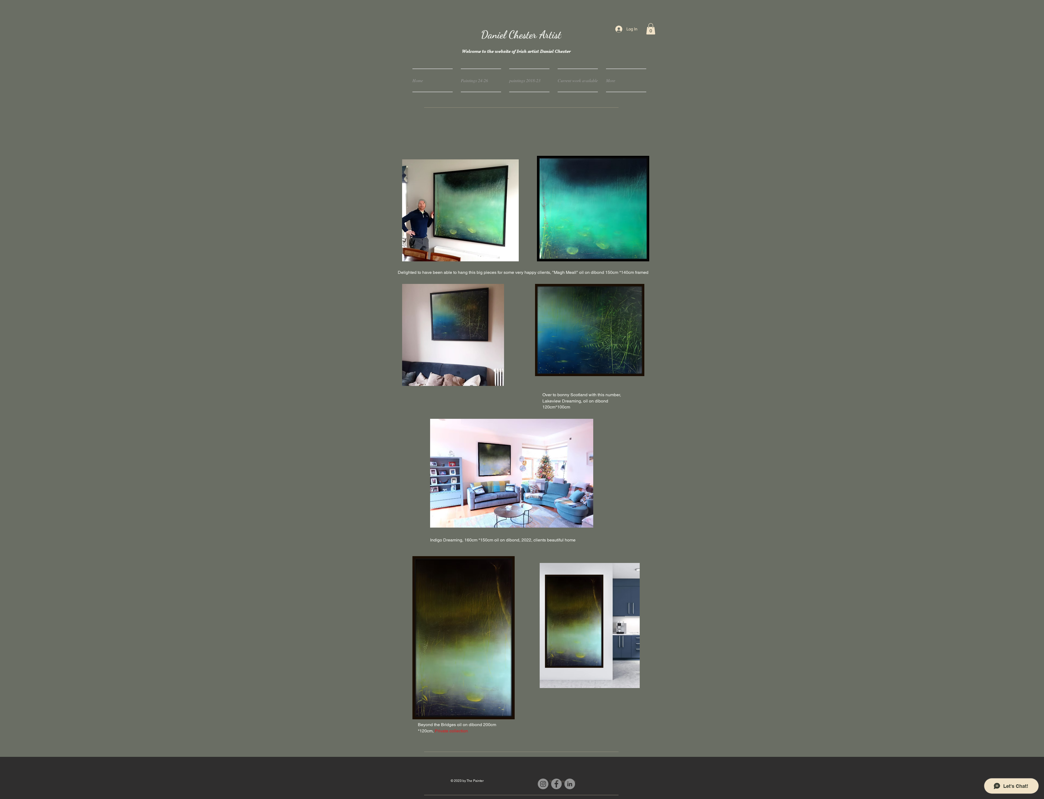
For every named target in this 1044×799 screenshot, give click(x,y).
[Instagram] (543, 784)
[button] (650, 29)
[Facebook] (556, 784)
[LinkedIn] (569, 784)
